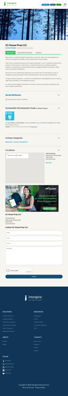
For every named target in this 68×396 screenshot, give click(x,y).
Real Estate (8, 142)
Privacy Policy (40, 387)
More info (34, 126)
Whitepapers (37, 316)
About (5, 337)
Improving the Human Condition (18, 99)
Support (36, 350)
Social (5, 356)
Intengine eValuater (8, 319)
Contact (38, 337)
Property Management (21, 142)
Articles (36, 319)
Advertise (36, 344)
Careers (36, 347)
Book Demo (46, 4)
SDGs (35, 328)
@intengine (8, 360)
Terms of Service (28, 387)
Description (10, 52)
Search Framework (8, 328)
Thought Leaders (38, 322)
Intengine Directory (8, 316)
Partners (5, 341)
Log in (58, 4)
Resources (38, 312)
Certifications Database (9, 322)
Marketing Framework (9, 331)
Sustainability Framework (9, 325)
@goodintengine (9, 363)
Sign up (53, 4)
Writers (5, 344)
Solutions (7, 312)
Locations (39, 52)
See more (49, 162)
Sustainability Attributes (24, 52)
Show (59, 96)
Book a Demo (37, 341)
